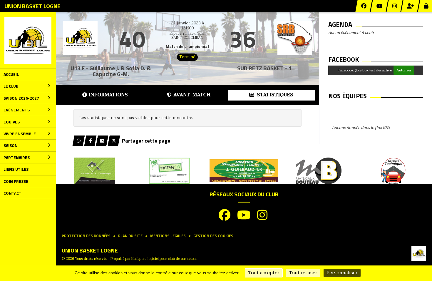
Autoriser (403, 70)
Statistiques (274, 95)
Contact (12, 193)
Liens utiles (16, 169)
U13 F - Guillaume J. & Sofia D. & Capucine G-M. (111, 70)
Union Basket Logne (32, 6)
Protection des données (86, 236)
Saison (11, 145)
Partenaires (17, 157)
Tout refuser (303, 273)
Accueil (11, 74)
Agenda (340, 24)
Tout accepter (263, 273)
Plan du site (130, 236)
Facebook (343, 59)
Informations (108, 95)
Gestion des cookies (213, 236)
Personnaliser (342, 273)
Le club (11, 86)
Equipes (12, 122)
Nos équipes (347, 96)
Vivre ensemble (20, 134)
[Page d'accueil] (27, 40)
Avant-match (191, 95)
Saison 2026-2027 (21, 98)
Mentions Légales (168, 236)
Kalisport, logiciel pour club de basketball (164, 259)
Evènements (17, 110)
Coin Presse (16, 181)
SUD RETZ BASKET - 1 (264, 68)
